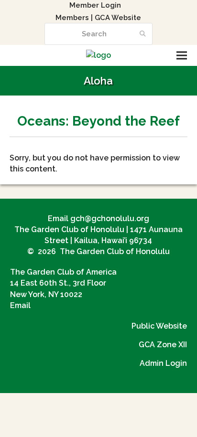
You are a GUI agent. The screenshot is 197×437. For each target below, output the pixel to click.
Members (72, 17)
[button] (181, 56)
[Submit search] (143, 34)
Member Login (95, 5)
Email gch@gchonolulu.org (98, 218)
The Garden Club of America (63, 272)
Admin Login (163, 363)
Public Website (159, 325)
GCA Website (118, 17)
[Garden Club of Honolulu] (98, 55)
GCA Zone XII (163, 344)
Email (20, 305)
